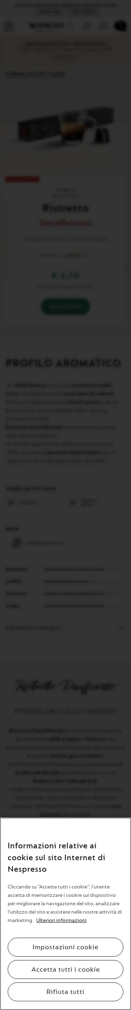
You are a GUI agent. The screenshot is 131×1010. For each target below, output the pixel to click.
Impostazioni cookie (65, 947)
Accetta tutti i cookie (65, 969)
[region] (65, 914)
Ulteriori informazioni (61, 920)
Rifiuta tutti (65, 992)
